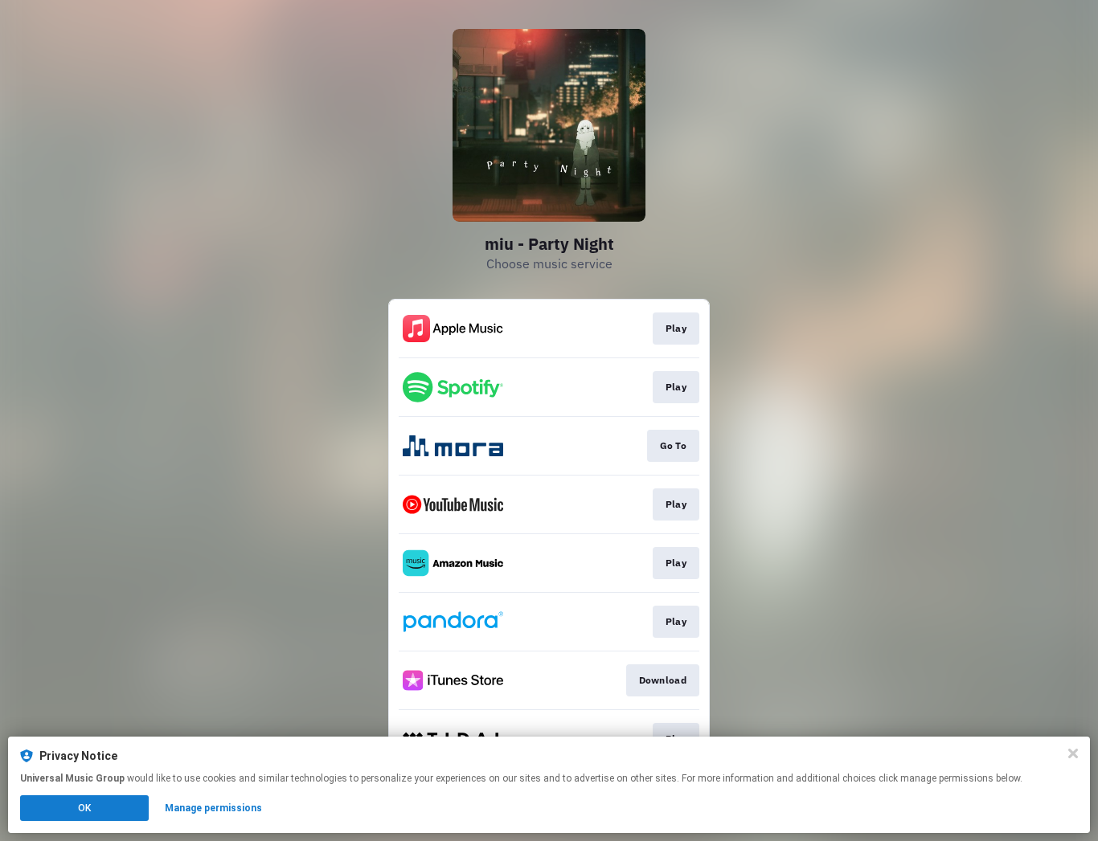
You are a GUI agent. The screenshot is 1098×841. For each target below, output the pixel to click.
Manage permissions (213, 808)
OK (84, 808)
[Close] (1073, 753)
